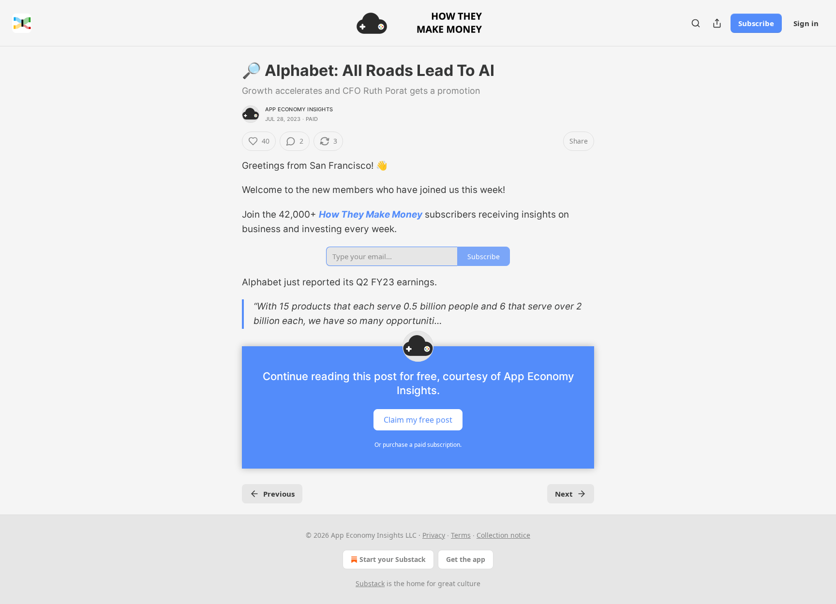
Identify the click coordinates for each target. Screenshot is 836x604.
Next (564, 494)
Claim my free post (418, 419)
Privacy (433, 535)
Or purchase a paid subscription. (418, 445)
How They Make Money (370, 214)
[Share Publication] (717, 23)
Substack (370, 583)
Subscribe (756, 23)
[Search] (695, 23)
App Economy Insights (299, 109)
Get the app (465, 559)
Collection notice (503, 535)
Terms (461, 535)
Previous (279, 494)
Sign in (806, 23)
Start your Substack (392, 559)
